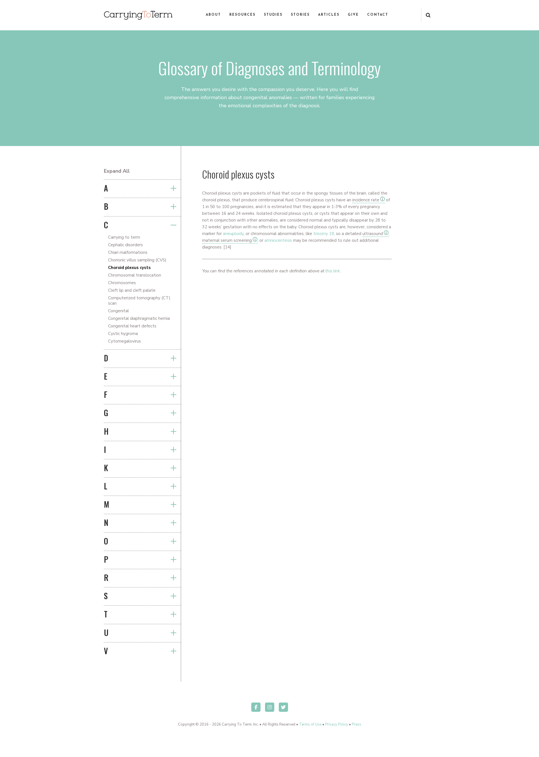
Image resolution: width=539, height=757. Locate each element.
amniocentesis (278, 240)
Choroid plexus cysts (129, 267)
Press (356, 724)
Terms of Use (310, 724)
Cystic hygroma (123, 333)
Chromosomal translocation (134, 275)
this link (332, 271)
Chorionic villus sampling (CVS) (137, 260)
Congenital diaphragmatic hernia (139, 318)
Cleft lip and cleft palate (132, 290)
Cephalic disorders (125, 245)
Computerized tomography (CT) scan (139, 300)
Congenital (118, 311)
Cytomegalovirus (124, 341)
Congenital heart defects (132, 326)
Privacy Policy (336, 724)
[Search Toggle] (428, 15)
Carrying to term (124, 237)
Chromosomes (122, 283)
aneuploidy (233, 233)
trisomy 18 (323, 233)
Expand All (117, 171)
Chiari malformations (127, 252)
